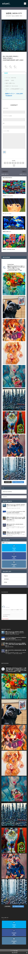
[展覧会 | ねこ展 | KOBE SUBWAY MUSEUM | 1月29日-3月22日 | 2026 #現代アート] (4, 532)
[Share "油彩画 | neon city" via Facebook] (5, 163)
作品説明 (6, 73)
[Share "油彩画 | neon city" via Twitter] (7, 163)
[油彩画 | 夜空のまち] (14, 223)
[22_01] (14, 51)
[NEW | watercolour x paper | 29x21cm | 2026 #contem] (14, 353)
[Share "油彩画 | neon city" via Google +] (10, 163)
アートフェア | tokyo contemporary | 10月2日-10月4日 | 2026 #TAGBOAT (16, 512)
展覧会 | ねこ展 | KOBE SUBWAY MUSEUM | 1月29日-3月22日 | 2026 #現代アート (16, 533)
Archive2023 (8, 15)
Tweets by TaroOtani (7, 491)
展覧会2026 (9, 508)
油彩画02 (17, 15)
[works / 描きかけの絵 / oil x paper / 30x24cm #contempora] (14, 330)
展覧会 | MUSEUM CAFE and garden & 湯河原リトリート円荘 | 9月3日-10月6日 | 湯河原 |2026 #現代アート (16, 518)
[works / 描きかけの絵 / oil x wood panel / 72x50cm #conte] (14, 376)
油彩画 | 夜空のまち (7, 231)
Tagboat (13, 15)
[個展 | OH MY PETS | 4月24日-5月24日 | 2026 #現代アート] (4, 525)
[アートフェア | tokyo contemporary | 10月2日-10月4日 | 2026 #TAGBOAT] (4, 512)
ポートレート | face (7, 213)
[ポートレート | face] (14, 205)
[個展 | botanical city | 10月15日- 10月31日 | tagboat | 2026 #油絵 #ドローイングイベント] (4, 505)
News (15, 508)
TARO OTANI (8, 606)
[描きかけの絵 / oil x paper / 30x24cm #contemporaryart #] (14, 422)
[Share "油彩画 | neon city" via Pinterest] (15, 163)
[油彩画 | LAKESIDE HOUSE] (14, 241)
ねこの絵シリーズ (19, 534)
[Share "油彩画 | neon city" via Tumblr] (12, 163)
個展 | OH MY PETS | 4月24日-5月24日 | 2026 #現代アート (15, 525)
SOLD (21, 15)
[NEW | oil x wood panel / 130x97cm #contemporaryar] (14, 468)
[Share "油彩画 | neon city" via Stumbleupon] (23, 163)
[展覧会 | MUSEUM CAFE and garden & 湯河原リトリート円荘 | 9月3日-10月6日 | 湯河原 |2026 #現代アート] (4, 518)
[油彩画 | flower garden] (14, 187)
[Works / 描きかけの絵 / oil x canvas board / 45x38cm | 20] (14, 284)
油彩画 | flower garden (8, 195)
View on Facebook (5, 618)
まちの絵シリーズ (19, 526)
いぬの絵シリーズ (14, 527)
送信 (4, 152)
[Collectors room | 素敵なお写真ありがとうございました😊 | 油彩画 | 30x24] (14, 307)
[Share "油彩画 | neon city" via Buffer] (20, 163)
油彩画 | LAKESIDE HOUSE (9, 249)
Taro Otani (16, 950)
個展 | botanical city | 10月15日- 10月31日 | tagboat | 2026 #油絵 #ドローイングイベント (16, 505)
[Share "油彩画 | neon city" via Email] (14, 165)
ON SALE (18, 508)
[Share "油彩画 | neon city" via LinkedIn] (18, 163)
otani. (19, 527)
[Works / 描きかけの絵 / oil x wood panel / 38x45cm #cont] (14, 399)
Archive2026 (13, 526)
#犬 (24, 609)
